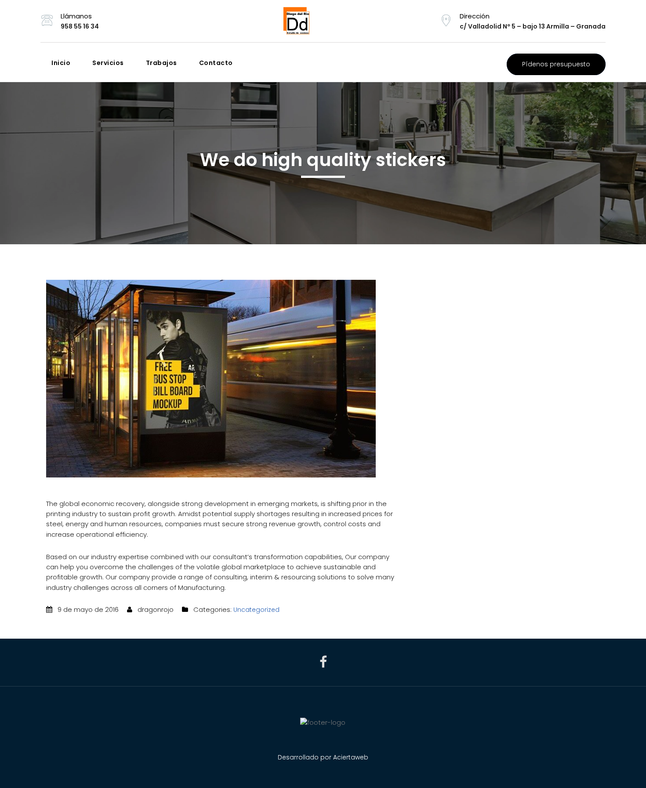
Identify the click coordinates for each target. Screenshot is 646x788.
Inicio (60, 62)
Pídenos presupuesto (556, 64)
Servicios (108, 62)
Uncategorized (256, 609)
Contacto (216, 62)
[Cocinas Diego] (323, 21)
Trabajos (161, 62)
